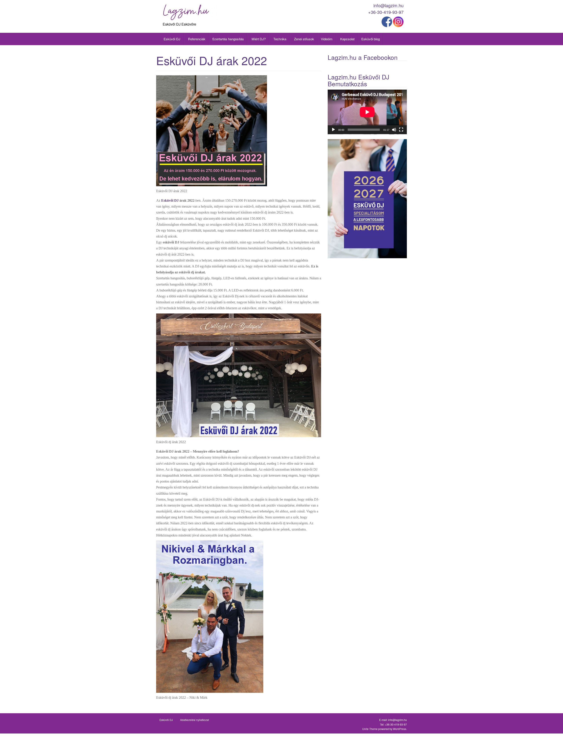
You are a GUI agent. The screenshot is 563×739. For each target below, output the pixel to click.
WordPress (399, 729)
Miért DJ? (258, 39)
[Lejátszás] (333, 129)
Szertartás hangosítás (228, 39)
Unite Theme (370, 729)
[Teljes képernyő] (401, 129)
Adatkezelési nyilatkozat (194, 720)
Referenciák (196, 39)
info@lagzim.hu (388, 5)
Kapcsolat (347, 39)
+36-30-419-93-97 (386, 12)
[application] (367, 112)
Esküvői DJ (171, 39)
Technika (279, 39)
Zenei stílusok (303, 39)
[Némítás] (394, 129)
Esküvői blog (370, 39)
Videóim (327, 39)
